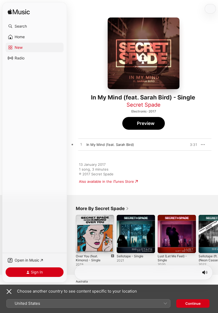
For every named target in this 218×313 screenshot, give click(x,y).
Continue (193, 303)
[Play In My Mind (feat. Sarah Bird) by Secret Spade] (81, 144)
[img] (19, 12)
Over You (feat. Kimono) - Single (88, 258)
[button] (34, 26)
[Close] (9, 291)
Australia (82, 281)
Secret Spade (144, 105)
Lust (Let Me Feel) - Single (172, 258)
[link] (102, 208)
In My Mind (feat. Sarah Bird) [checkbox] (110, 144)
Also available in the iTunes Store (106, 181)
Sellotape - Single (130, 256)
